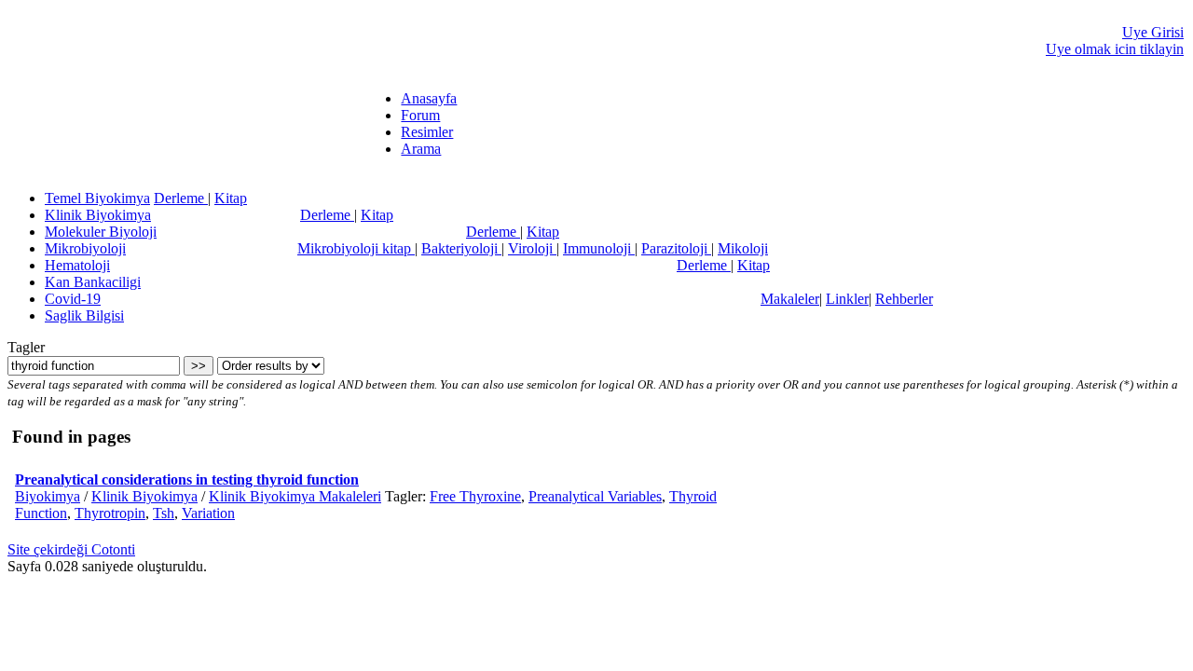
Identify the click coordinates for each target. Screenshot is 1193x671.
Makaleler (790, 299)
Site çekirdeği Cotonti (71, 549)
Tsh (163, 513)
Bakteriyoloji (461, 248)
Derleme (181, 198)
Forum (420, 115)
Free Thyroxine (475, 496)
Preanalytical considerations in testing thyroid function (187, 479)
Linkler (847, 299)
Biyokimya (47, 496)
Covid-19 (73, 299)
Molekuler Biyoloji (101, 232)
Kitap (230, 198)
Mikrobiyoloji (85, 248)
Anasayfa (429, 98)
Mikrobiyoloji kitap (356, 248)
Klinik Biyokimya (98, 215)
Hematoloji (77, 265)
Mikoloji (743, 248)
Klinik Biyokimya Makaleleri (295, 496)
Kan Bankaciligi (93, 282)
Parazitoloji (676, 248)
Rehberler (904, 299)
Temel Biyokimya (97, 198)
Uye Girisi (1153, 32)
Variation (208, 513)
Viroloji (532, 248)
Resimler (427, 132)
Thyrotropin (110, 513)
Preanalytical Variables (595, 496)
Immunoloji (599, 248)
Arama (421, 149)
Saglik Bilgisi (84, 315)
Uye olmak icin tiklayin (1115, 49)
